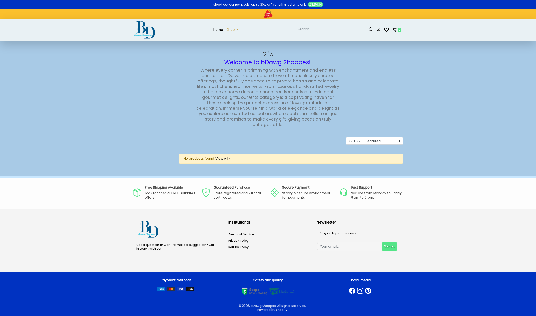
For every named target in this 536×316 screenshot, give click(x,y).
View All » (222, 158)
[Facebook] (352, 290)
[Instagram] (360, 290)
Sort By (354, 140)
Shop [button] (231, 29)
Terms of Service (241, 234)
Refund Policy (238, 247)
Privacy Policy (238, 241)
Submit (389, 246)
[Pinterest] (368, 290)
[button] (379, 30)
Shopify (281, 310)
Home (218, 29)
